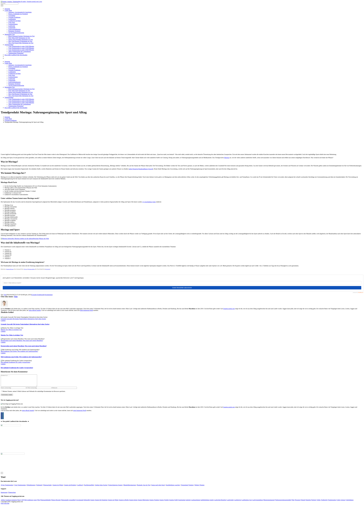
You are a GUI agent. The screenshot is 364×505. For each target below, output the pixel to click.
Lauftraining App (246, 500)
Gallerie (3, 320)
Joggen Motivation (143, 500)
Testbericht (324, 500)
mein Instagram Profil (86, 310)
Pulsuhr (303, 500)
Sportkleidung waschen (173, 485)
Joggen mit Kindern (70, 485)
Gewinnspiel (80, 500)
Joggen (92, 500)
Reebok (313, 500)
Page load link (5, 503)
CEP (22, 500)
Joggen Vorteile (164, 500)
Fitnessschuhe (47, 485)
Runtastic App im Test (143, 485)
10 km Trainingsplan (7, 485)
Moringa (226, 157)
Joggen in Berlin (124, 500)
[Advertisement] (182, 138)
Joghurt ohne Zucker (101, 485)
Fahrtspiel (39, 485)
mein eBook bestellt (35, 310)
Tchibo (318, 500)
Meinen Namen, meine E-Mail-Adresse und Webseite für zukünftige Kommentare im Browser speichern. (34, 391)
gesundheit (72, 500)
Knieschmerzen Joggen (115, 485)
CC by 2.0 (25, 269)
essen (35, 500)
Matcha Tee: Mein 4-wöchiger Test (11, 329)
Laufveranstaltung (257, 500)
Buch (19, 500)
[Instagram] (3, 415)
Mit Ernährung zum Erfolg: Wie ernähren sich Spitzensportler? (19, 351)
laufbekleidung (205, 500)
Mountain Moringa (9, 269)
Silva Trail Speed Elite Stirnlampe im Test (20, 43)
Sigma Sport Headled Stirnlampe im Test (20, 39)
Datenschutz (12, 492)
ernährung (30, 500)
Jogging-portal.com (229, 308)
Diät (25, 500)
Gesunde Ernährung (37, 295)
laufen (212, 500)
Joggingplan (181, 500)
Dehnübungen (31, 485)
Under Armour (340, 500)
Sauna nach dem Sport (158, 485)
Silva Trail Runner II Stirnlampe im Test (20, 41)
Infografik (87, 500)
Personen (297, 500)
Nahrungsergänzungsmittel (283, 500)
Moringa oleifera (31, 269)
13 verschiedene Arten (149, 202)
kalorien (188, 500)
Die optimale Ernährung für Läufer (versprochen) (15, 362)
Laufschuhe (230, 500)
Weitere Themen (199, 485)
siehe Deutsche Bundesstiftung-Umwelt (141, 169)
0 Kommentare (48, 295)
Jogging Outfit (173, 500)
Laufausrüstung (195, 500)
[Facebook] (1, 415)
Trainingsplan (332, 500)
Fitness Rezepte (56, 500)
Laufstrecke (237, 500)
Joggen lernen (133, 500)
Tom (5, 295)
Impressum (4, 492)
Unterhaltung (349, 500)
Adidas (3, 500)
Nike (292, 500)
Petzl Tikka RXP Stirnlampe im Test (19, 38)
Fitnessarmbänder (45, 500)
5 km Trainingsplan (20, 485)
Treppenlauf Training (187, 485)
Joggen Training (154, 500)
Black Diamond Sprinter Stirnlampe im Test (21, 36)
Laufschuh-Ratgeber (220, 500)
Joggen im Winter (58, 485)
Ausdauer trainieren (11, 500)
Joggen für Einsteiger (101, 500)
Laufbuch (80, 485)
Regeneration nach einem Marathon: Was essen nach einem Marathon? (22, 340)
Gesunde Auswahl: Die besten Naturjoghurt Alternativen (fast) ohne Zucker (23, 319)
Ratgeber (308, 500)
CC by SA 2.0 (47, 269)
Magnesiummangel (269, 500)
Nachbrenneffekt (89, 485)
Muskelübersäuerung (129, 485)
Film (38, 500)
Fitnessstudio (65, 500)
